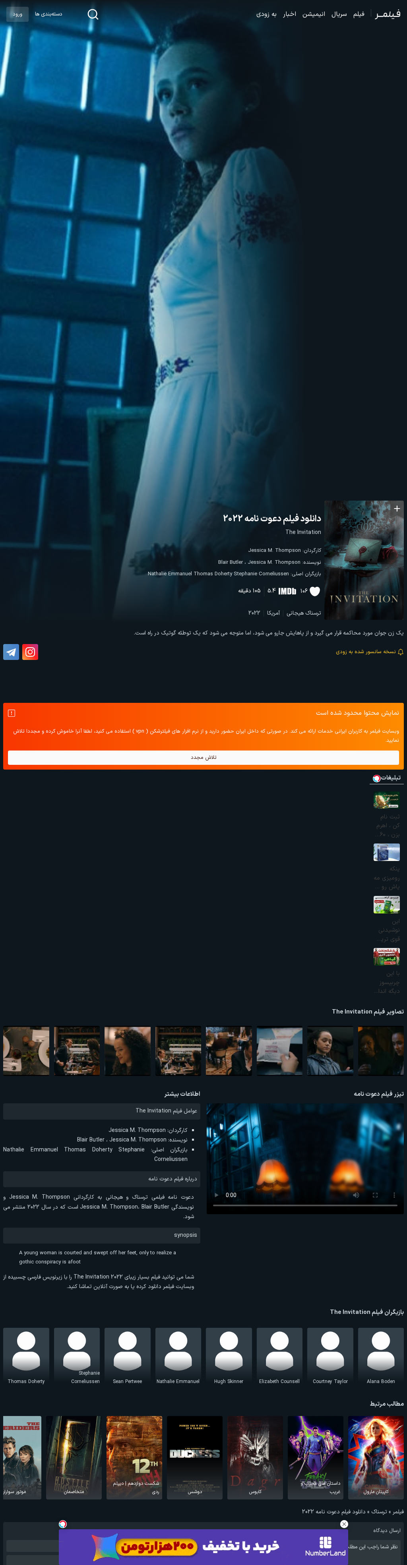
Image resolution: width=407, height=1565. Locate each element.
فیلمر (398, 1512)
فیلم (358, 14)
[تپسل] (63, 1524)
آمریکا (273, 613)
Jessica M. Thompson (274, 551)
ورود (17, 14)
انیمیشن (313, 14)
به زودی (266, 14)
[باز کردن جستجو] (93, 14)
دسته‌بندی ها (48, 14)
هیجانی (295, 613)
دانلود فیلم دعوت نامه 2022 (272, 519)
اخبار (289, 14)
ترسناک (313, 613)
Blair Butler (230, 563)
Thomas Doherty (213, 574)
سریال (339, 14)
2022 (254, 613)
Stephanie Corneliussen (261, 574)
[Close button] (344, 1524)
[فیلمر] (386, 14)
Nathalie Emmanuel (170, 574)
